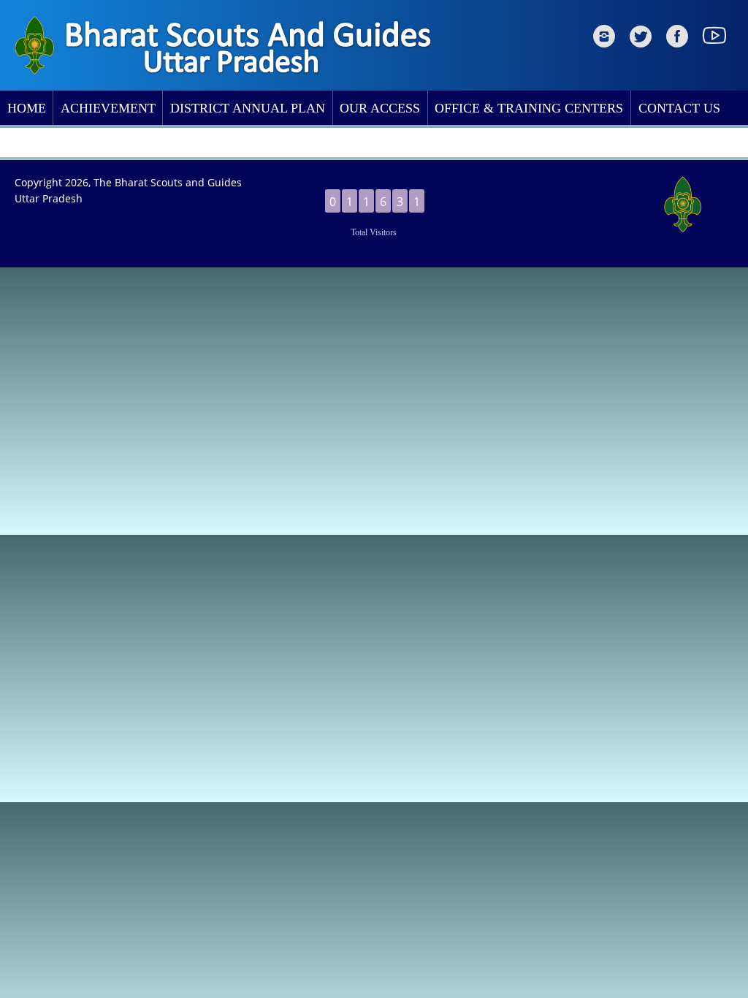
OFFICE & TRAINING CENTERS (529, 108)
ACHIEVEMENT (108, 108)
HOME (26, 108)
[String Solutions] (693, 204)
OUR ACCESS (380, 108)
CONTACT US (679, 108)
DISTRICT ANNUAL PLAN (247, 108)
